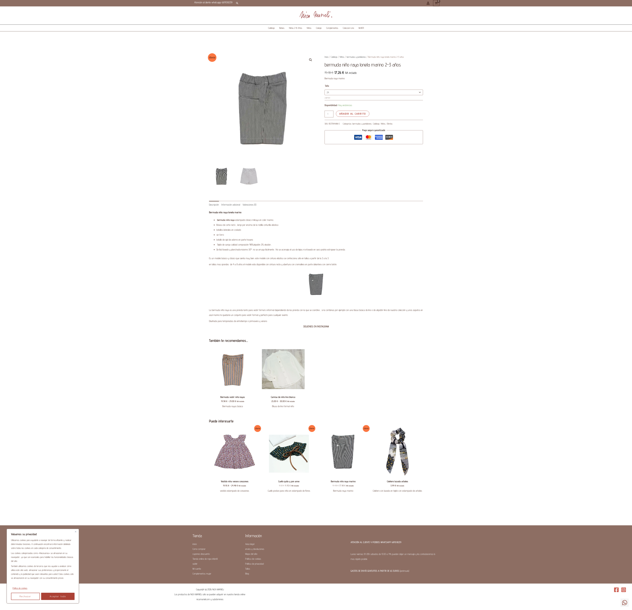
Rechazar (25, 596)
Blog (247, 573)
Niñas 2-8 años (295, 28)
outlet (195, 563)
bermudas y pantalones (356, 57)
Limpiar (327, 98)
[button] (237, 3)
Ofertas (390, 123)
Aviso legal (249, 544)
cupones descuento (201, 553)
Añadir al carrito (352, 113)
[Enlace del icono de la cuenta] (428, 3)
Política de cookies (20, 588)
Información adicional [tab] (230, 204)
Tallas (247, 568)
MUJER (361, 28)
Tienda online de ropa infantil (205, 558)
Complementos (332, 28)
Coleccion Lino (348, 28)
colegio (319, 28)
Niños (309, 28)
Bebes (281, 28)
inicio (195, 544)
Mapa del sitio (251, 553)
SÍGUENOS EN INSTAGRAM (316, 326)
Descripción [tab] (214, 204)
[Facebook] (616, 589)
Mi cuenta (197, 568)
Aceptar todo (58, 596)
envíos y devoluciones (254, 549)
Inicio (327, 57)
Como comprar (199, 549)
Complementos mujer (202, 573)
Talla (327, 85)
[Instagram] (623, 589)
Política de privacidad (254, 563)
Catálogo (271, 28)
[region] (43, 566)
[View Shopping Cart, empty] (436, 3)
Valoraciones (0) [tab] (249, 204)
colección (402, 310)
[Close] (76, 532)
